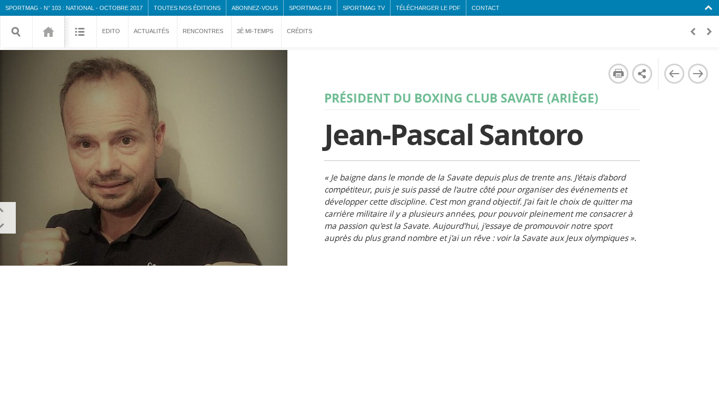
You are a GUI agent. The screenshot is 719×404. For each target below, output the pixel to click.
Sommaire (80, 31)
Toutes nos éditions (187, 8)
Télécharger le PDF (428, 8)
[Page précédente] (674, 73)
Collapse (710, 8)
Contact (486, 8)
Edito (111, 31)
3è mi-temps (255, 31)
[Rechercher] (16, 31)
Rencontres (203, 31)
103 (48, 31)
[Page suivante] (698, 73)
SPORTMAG (21, 8)
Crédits (299, 31)
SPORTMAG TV (364, 8)
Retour (693, 31)
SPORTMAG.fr (310, 8)
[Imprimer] (618, 73)
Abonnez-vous (255, 8)
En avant (708, 31)
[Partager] (642, 73)
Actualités (151, 31)
